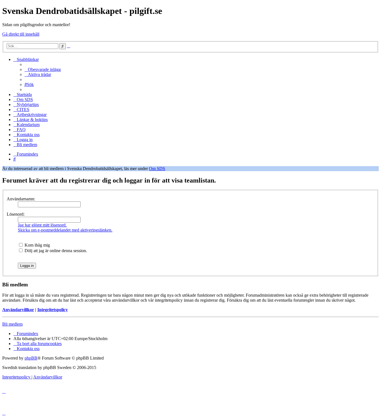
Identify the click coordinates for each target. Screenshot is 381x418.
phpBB (31, 358)
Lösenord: (16, 214)
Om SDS (157, 168)
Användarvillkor (18, 309)
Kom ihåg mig (36, 245)
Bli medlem (12, 324)
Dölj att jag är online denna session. (55, 250)
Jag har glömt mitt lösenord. (42, 225)
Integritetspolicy (52, 309)
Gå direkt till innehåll (20, 34)
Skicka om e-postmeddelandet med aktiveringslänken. (65, 230)
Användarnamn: (21, 198)
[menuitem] (43, 69)
